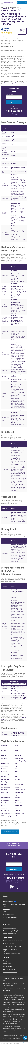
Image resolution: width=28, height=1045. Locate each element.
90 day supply (22, 683)
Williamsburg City (6, 816)
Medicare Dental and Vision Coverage (12, 940)
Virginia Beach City (6, 813)
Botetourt (4, 753)
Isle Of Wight (18, 779)
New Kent (4, 789)
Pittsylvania (4, 795)
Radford (3, 803)
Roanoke (3, 805)
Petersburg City (19, 792)
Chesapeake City (19, 758)
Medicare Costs (7, 963)
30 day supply (6, 683)
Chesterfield (4, 761)
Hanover (17, 774)
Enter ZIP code (9, 94)
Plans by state (6, 961)
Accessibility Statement (9, 914)
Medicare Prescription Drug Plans (11, 931)
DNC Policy (5, 912)
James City (4, 782)
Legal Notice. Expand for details (11, 1043)
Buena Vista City (19, 753)
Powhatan (17, 797)
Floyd (16, 766)
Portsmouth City (5, 797)
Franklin (3, 768)
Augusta (3, 750)
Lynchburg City (19, 784)
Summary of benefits (18, 732)
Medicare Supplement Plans (10, 933)
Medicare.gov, (6, 1019)
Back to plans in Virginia (9, 831)
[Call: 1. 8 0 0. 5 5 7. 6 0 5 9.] (25, 1038)
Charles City (18, 755)
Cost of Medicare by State (9, 943)
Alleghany (4, 745)
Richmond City (18, 803)
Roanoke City (18, 805)
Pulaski (17, 800)
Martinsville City (5, 787)
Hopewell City (5, 779)
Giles (16, 768)
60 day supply (14, 683)
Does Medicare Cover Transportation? (12, 946)
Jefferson (17, 782)
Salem (16, 808)
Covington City (5, 763)
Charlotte (4, 758)
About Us (5, 896)
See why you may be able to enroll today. (14, 83)
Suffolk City (18, 810)
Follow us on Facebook (11, 917)
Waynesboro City (19, 813)
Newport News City (20, 789)
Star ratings (16, 735)
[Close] (25, 1043)
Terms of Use (6, 909)
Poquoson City (18, 795)
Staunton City (5, 810)
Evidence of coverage (18, 733)
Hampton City (5, 774)
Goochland (4, 771)
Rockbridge (4, 808)
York (16, 816)
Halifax (16, 771)
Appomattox (18, 748)
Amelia (16, 745)
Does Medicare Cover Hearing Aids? (12, 953)
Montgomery (18, 787)
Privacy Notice (6, 899)
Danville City (4, 766)
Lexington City (5, 784)
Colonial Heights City (20, 761)
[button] (2, 2)
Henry (16, 776)
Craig (16, 763)
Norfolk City (4, 792)
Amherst (3, 748)
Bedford (17, 750)
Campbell (3, 755)
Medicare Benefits (7, 966)
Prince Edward (5, 800)
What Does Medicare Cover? (10, 969)
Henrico (3, 776)
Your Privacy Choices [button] (8, 901)
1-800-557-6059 (14, 110)
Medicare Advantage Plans (9, 928)
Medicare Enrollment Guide (10, 972)
